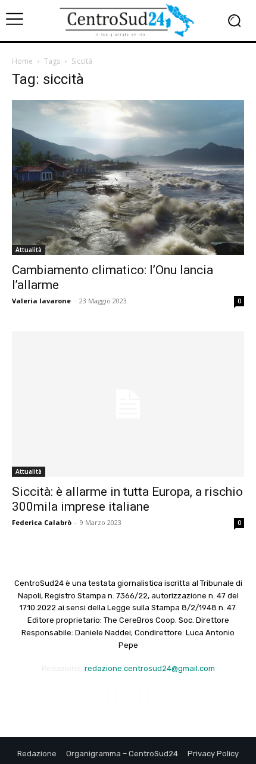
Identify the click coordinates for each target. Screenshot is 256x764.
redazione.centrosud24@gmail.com (150, 668)
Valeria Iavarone (41, 300)
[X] (159, 697)
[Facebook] (96, 697)
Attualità (28, 250)
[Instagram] (127, 697)
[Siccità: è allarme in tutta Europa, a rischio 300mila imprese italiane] (128, 404)
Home (22, 61)
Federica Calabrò (41, 522)
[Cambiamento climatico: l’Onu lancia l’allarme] (128, 177)
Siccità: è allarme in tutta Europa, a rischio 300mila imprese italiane (127, 499)
